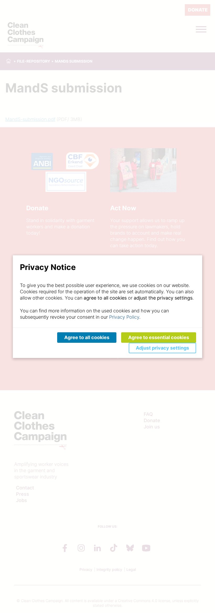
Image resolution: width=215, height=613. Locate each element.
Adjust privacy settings (162, 348)
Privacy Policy (124, 317)
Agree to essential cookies (158, 337)
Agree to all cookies (86, 337)
